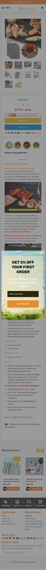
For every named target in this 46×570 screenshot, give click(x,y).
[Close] (41, 254)
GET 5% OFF (23, 304)
